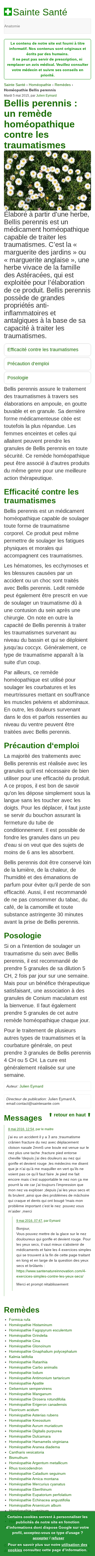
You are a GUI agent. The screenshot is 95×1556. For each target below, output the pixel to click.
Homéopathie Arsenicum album (35, 1505)
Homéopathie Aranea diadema (34, 1447)
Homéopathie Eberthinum (30, 1489)
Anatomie (12, 26)
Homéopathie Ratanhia (28, 1362)
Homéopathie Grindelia (28, 1335)
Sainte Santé (40, 12)
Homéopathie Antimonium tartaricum (39, 1378)
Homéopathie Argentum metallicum (38, 1463)
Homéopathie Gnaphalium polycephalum (43, 1351)
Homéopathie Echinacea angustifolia (39, 1500)
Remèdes (63, 85)
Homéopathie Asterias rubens (33, 1415)
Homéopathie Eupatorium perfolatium (40, 1495)
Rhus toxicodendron (25, 1468)
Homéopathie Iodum (26, 1372)
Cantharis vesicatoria (26, 1452)
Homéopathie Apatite (26, 1383)
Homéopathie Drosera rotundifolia (37, 1399)
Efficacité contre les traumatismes (42, 349)
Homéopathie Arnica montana (34, 1479)
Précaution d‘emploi (28, 363)
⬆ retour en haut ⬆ (70, 1114)
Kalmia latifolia (21, 1357)
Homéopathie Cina (24, 1341)
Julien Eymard (46, 95)
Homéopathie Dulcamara (30, 1436)
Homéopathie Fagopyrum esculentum (40, 1330)
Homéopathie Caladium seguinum (37, 1473)
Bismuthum (18, 1457)
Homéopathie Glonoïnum (30, 1346)
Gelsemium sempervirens (30, 1388)
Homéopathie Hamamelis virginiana (38, 1441)
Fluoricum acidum (24, 1410)
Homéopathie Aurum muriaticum (36, 1426)
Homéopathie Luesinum (29, 1510)
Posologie (17, 377)
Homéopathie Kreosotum (30, 1420)
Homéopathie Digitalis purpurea (35, 1431)
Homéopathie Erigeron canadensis (38, 1404)
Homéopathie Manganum (30, 1394)
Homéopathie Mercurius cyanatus (37, 1484)
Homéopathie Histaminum (30, 1325)
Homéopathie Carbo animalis (33, 1367)
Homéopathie (40, 85)
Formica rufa (19, 1319)
